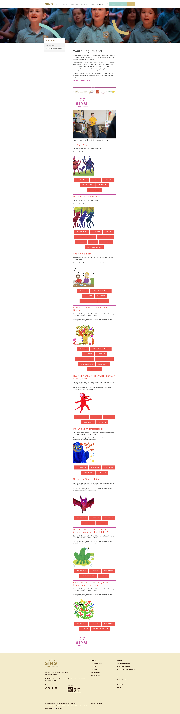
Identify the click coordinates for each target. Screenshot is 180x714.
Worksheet (103, 301)
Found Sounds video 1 (84, 359)
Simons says (108, 417)
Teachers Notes (94, 369)
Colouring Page (87, 185)
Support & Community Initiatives (126, 669)
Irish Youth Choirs (50, 45)
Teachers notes (82, 179)
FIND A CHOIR (113, 4)
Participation (74, 4)
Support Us (100, 4)
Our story (93, 666)
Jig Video (93, 242)
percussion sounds (88, 301)
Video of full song (87, 364)
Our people (94, 669)
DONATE (131, 4)
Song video (81, 242)
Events (119, 677)
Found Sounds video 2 (104, 359)
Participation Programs (123, 663)
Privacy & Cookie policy (96, 703)
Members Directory (122, 680)
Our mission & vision (96, 663)
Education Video (94, 190)
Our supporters (95, 675)
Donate (119, 687)
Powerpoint (101, 296)
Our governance (95, 672)
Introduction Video (105, 237)
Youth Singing (84, 4)
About (56, 4)
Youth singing (50, 40)
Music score (108, 179)
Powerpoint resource (100, 629)
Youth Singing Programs (123, 666)
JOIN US (122, 4)
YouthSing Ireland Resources (54, 48)
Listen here (95, 179)
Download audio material (85, 237)
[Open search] (107, 4)
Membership (63, 4)
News (92, 4)
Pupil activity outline (94, 247)
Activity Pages (102, 185)
